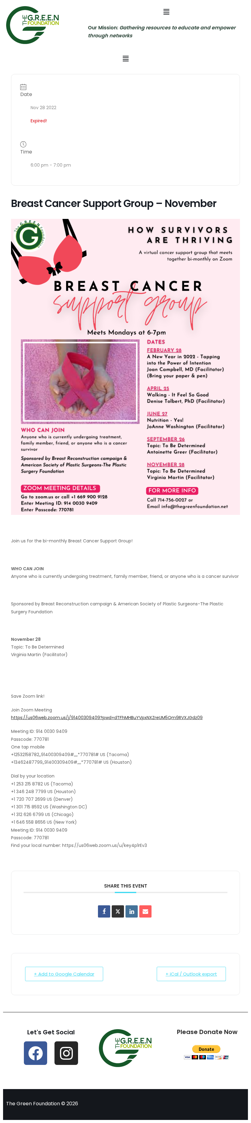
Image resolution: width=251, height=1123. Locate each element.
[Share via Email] (145, 911)
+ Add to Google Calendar (64, 974)
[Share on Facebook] (104, 911)
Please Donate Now (207, 1032)
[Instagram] (66, 1053)
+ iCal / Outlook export (191, 974)
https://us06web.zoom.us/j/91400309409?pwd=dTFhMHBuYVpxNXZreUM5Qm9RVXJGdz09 (107, 718)
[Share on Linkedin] (132, 911)
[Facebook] (35, 1053)
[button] (166, 12)
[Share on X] (118, 911)
